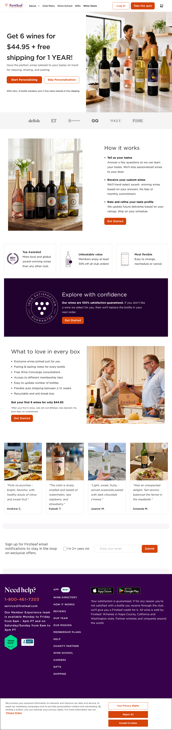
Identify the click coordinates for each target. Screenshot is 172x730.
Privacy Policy (14, 713)
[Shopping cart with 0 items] (161, 5)
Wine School (63, 653)
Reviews (59, 611)
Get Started (115, 221)
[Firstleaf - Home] (14, 5)
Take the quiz (143, 5)
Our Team (60, 618)
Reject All (128, 714)
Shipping (59, 673)
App (60, 589)
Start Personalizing (24, 79)
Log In (121, 5)
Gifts (57, 666)
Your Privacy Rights (128, 706)
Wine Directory (65, 597)
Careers (59, 660)
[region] (86, 714)
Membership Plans (67, 632)
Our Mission (62, 625)
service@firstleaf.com (21, 606)
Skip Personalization (62, 79)
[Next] (164, 446)
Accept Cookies (128, 723)
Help (56, 639)
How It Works (64, 604)
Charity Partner (66, 646)
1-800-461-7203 (22, 599)
